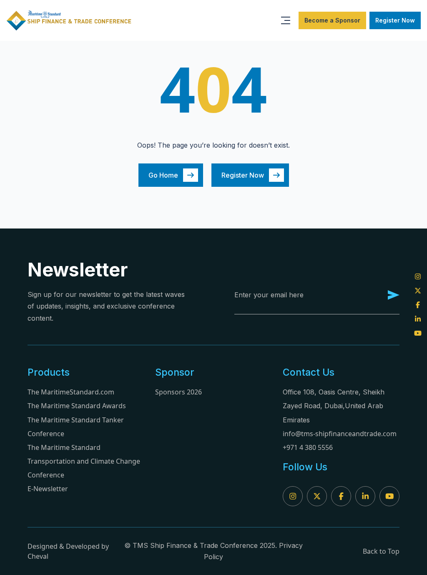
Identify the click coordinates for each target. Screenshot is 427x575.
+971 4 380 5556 (308, 447)
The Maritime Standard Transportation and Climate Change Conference (84, 461)
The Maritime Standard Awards (77, 405)
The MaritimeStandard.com (71, 392)
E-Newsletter (48, 488)
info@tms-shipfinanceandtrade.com (340, 433)
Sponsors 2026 (178, 392)
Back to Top (381, 551)
